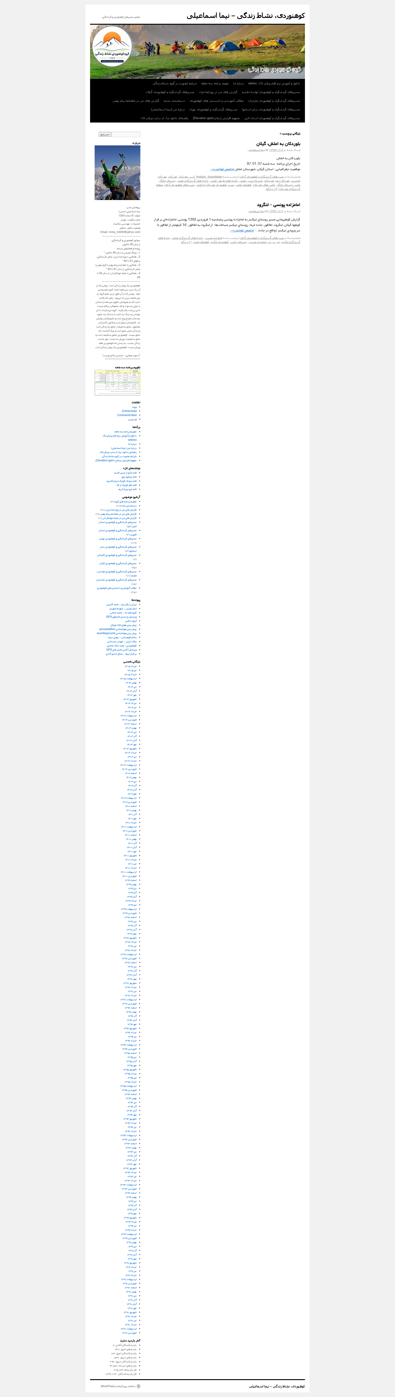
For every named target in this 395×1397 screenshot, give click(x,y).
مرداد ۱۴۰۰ (131, 859)
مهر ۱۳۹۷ (132, 979)
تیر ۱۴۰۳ (132, 757)
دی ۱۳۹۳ (132, 1152)
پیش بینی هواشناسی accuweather (118, 629)
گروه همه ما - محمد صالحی (123, 612)
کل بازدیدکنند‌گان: (127, 1374)
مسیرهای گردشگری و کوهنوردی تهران (213, 109)
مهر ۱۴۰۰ (132, 851)
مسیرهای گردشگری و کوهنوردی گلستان (117, 555)
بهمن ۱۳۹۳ (131, 1147)
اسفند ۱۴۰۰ (131, 835)
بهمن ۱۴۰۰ (131, 839)
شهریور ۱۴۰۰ (130, 855)
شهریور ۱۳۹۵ (130, 1069)
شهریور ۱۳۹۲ (130, 1217)
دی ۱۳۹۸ (132, 921)
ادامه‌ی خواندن (222, 169)
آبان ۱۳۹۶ (132, 1020)
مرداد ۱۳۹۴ (131, 1123)
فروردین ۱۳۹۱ (130, 1283)
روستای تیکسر (238, 242)
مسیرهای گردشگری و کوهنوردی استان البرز (272, 118)
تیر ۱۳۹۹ (132, 905)
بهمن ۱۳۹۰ (131, 1291)
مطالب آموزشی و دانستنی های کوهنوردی (216, 100)
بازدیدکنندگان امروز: (126, 1353)
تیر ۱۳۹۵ (132, 1077)
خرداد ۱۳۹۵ (131, 1082)
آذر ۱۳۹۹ (132, 892)
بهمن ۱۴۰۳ (131, 728)
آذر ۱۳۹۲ (132, 1205)
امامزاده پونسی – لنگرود (278, 205)
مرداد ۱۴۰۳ (131, 752)
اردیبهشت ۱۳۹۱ (129, 1279)
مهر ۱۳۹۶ (132, 1024)
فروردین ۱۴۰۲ (130, 802)
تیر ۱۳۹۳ (132, 1176)
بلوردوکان (269, 180)
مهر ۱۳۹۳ (132, 1164)
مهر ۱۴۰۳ (132, 744)
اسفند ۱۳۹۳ (130, 1143)
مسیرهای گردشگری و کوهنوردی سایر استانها (271, 109)
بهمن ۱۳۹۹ (131, 884)
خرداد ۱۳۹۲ (131, 1230)
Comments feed (127, 415)
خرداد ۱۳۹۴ (131, 1131)
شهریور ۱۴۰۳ (130, 748)
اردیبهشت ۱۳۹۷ (128, 999)
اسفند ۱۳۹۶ (131, 1008)
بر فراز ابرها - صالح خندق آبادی (121, 654)
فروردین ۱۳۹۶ (129, 1049)
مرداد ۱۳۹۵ (131, 1073)
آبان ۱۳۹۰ (132, 1304)
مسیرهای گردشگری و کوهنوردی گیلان (170, 92)
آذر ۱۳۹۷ (132, 970)
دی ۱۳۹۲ (132, 1201)
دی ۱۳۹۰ (132, 1296)
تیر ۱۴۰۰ (132, 863)
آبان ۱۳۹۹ (132, 896)
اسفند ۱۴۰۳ (130, 724)
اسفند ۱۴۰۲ (131, 773)
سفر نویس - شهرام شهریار (123, 608)
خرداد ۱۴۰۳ (131, 761)
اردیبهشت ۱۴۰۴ (128, 715)
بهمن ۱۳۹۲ (131, 1197)
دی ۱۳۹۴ (132, 1102)
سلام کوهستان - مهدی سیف (122, 637)
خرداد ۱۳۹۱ (131, 1275)
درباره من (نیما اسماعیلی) (168, 109)
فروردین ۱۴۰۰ (129, 876)
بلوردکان (172, 176)
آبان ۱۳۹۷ (132, 975)
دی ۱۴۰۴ (132, 687)
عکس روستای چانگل (288, 185)
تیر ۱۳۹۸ (132, 946)
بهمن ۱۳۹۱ (131, 1242)
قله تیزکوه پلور (129, 477)
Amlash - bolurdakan (209, 176)
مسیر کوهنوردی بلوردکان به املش (215, 185)
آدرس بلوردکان (187, 176)
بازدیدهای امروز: (128, 1349)
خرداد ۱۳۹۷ (131, 995)
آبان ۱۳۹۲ (132, 1209)
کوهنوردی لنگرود (220, 242)
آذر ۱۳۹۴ (132, 1106)
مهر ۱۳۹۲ (132, 1213)
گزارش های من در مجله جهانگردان (120, 518)
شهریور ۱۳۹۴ (130, 1119)
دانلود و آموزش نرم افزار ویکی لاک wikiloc (274, 83)
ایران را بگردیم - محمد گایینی (122, 604)
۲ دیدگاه (186, 242)
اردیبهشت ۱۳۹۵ (128, 1086)
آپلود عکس (131, 621)
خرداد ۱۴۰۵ (131, 674)
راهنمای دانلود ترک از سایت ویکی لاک (164, 118)
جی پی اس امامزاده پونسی (264, 242)
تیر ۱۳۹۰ (132, 1320)
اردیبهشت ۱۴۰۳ (128, 765)
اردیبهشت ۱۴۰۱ (129, 826)
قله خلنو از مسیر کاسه (125, 473)
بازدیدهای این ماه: (127, 1366)
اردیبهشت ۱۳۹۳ (128, 1184)
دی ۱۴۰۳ (132, 732)
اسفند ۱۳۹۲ (131, 1193)
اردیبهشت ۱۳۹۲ (129, 1234)
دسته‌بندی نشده (174, 100)
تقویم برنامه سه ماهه (215, 83)
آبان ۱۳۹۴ (132, 1110)
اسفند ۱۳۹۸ (131, 917)
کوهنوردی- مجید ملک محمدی (122, 645)
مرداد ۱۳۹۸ (131, 942)
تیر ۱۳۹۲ (132, 1226)
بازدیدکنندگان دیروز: (126, 1361)
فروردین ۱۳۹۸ (129, 958)
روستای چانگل (167, 180)
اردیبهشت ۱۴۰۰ (129, 872)
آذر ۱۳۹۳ (132, 1156)
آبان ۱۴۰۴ (132, 691)
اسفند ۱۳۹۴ (131, 1094)
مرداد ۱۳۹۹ (131, 901)
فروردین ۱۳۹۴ (129, 1139)
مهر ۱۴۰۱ (132, 818)
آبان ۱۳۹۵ (131, 1061)
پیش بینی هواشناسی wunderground (117, 633)
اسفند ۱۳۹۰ (131, 1287)
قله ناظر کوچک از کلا (127, 485)
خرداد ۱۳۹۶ (131, 1040)
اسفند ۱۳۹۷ (131, 962)
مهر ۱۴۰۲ (132, 794)
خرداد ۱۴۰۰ (131, 868)
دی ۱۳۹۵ (132, 1057)
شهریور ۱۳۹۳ (130, 1168)
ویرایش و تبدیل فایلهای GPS (121, 617)
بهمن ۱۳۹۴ (131, 1098)
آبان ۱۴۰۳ (131, 740)
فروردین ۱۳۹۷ (129, 1003)
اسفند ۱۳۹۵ (130, 1053)
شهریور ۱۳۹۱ (130, 1263)
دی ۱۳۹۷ (132, 966)
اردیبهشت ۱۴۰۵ (128, 678)
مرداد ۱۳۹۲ (131, 1221)
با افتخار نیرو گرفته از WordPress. (118, 1386)
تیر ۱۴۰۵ (132, 670)
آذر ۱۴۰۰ (132, 843)
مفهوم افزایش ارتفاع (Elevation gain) (216, 118)
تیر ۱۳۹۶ (132, 1036)
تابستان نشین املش (251, 180)
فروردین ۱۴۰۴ (129, 719)
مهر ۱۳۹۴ (132, 1115)
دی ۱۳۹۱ (132, 1246)
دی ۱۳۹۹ (132, 888)
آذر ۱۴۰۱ (132, 814)
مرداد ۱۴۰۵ (131, 666)
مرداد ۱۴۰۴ (131, 703)
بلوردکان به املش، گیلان (278, 144)
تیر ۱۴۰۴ (132, 707)
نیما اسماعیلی (256, 150)
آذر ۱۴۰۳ (132, 736)
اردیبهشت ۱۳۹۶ (129, 1045)
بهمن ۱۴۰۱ (131, 810)
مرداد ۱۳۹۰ (131, 1316)
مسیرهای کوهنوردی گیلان (179, 185)
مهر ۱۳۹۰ (132, 1308)
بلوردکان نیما (283, 180)
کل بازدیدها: (130, 1370)
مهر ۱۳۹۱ (132, 1259)
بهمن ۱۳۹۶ (131, 1012)
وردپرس (132, 419)
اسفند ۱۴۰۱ (131, 806)
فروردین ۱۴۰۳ (129, 769)
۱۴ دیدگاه (271, 189)
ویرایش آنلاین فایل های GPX (121, 650)
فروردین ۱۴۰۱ (130, 831)
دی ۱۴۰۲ (132, 781)
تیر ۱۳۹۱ (132, 1271)
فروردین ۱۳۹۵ (129, 1090)
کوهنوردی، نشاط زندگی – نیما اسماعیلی (246, 15)
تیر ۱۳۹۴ (132, 1127)
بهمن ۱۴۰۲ (131, 777)
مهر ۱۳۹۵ (132, 1065)
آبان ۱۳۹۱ (132, 1254)
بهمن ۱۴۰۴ (131, 682)
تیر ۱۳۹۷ (132, 991)
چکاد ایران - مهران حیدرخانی (122, 641)
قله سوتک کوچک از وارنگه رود (121, 481)
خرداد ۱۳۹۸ (131, 950)
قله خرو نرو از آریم (128, 489)
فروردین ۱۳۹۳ (129, 1189)
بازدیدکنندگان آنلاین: (125, 1345)
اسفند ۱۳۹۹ (131, 880)
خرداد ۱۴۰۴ (131, 711)
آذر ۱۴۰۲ (132, 785)
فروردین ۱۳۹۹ (130, 913)
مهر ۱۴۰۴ (132, 695)
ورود (134, 407)
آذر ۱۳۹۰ (132, 1300)
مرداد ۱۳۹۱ (131, 1267)
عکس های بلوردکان (264, 185)
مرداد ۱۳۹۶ (131, 1032)
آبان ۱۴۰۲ (132, 789)
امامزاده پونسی (213, 238)
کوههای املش (243, 185)
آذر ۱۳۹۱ (132, 1250)
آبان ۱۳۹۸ (132, 929)
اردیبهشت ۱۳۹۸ (128, 954)
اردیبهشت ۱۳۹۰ (129, 1328)
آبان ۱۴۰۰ (132, 847)
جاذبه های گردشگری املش (192, 180)
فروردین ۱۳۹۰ (129, 1333)
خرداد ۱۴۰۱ (131, 822)
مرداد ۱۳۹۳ (131, 1172)
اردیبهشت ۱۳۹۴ (128, 1135)
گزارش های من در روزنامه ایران (218, 92)
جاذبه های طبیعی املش (224, 180)
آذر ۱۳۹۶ (132, 1016)
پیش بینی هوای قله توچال (123, 625)
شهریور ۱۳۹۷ (130, 983)
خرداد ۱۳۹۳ (131, 1180)
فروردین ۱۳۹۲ (130, 1238)
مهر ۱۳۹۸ (132, 933)
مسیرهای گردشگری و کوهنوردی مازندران (274, 100)
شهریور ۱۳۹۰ (130, 1312)
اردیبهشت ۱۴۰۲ (129, 798)
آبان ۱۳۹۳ (131, 1160)
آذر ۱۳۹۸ (132, 925)
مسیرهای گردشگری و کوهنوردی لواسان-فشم (271, 92)
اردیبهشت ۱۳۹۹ (129, 909)
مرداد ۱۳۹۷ (131, 987)
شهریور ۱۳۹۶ (130, 1028)
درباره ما (238, 83)
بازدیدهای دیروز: (128, 1357)
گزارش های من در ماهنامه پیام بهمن (135, 100)
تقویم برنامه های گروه (126, 501)
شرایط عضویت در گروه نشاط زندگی (175, 83)
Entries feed (129, 411)
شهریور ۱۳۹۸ (130, 938)
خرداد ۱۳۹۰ (131, 1324)
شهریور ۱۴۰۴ (130, 699)
